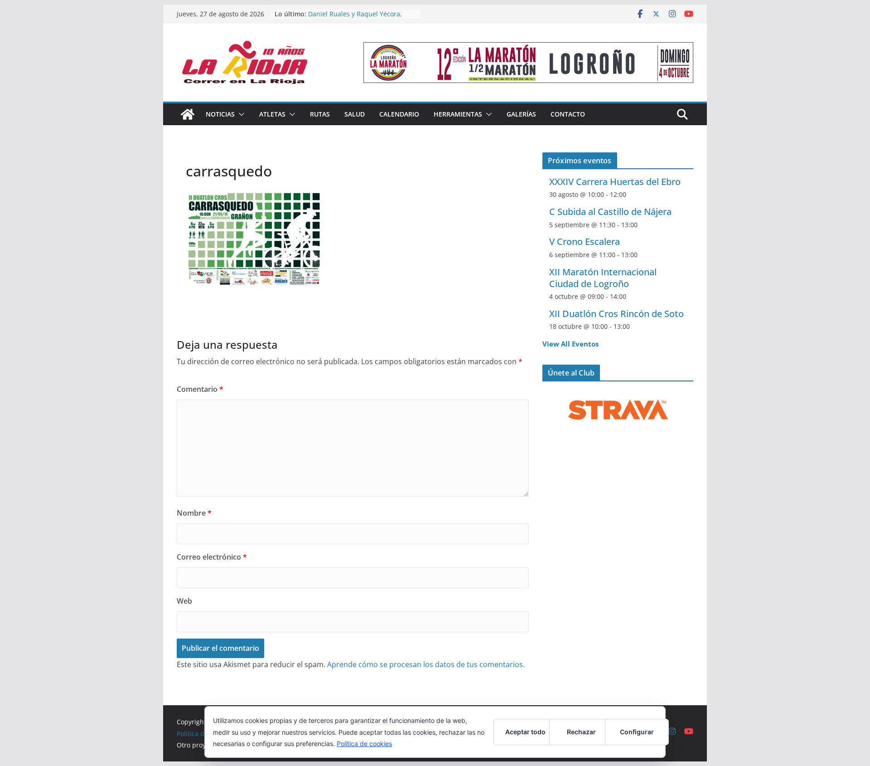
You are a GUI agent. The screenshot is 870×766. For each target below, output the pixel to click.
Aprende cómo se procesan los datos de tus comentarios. (426, 664)
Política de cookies (364, 743)
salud (354, 114)
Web (184, 601)
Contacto (568, 114)
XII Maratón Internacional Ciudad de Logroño (603, 278)
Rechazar (581, 732)
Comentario (200, 389)
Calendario (399, 114)
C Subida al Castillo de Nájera (610, 211)
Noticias (220, 114)
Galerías (521, 114)
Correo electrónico (212, 557)
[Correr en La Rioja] (187, 114)
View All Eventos (570, 343)
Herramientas (458, 114)
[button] (240, 114)
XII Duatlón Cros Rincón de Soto (616, 313)
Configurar (637, 732)
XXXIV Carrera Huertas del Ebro (615, 182)
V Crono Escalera (584, 241)
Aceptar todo (525, 732)
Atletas (272, 114)
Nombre (194, 513)
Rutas (320, 114)
